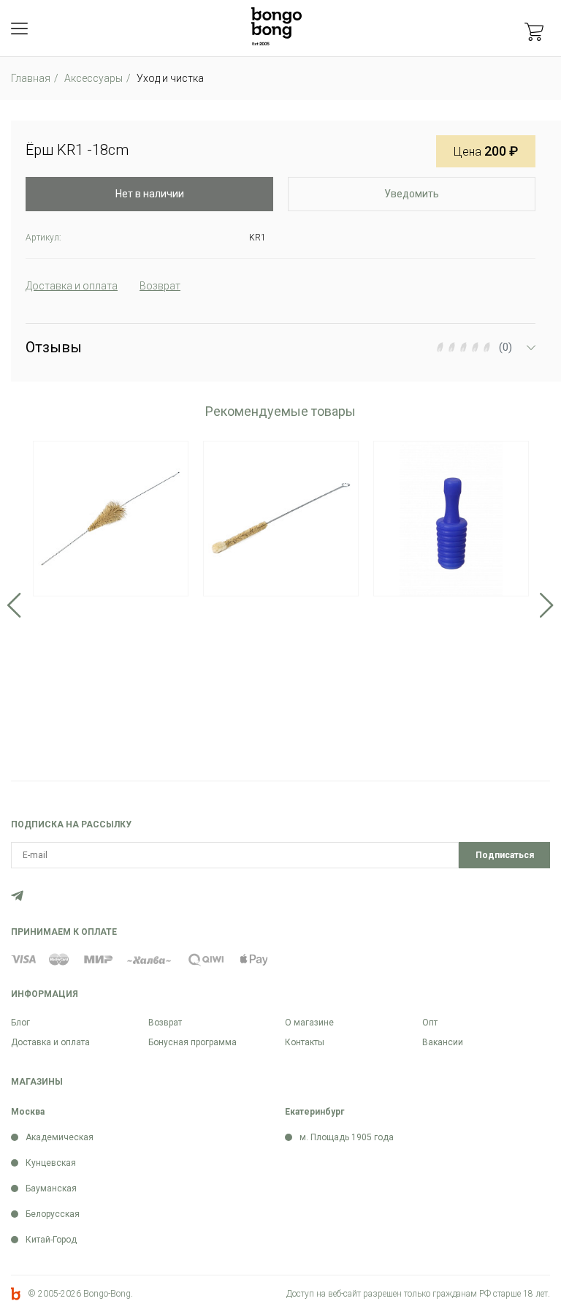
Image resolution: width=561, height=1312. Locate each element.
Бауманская (51, 1188)
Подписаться (505, 855)
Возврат (165, 1022)
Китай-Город (51, 1240)
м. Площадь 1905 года (346, 1137)
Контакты (304, 1042)
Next (547, 605)
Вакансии (442, 1042)
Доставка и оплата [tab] (72, 286)
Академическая (60, 1137)
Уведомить (411, 194)
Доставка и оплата (50, 1042)
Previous (14, 605)
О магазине (309, 1022)
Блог (20, 1022)
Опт (430, 1022)
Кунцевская (51, 1163)
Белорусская (53, 1214)
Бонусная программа (192, 1042)
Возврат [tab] (160, 286)
